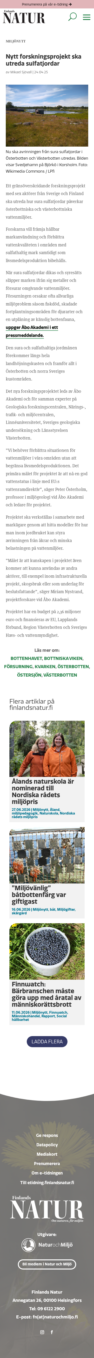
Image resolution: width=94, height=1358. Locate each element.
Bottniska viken (63, 658)
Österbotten (73, 666)
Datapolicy (47, 1144)
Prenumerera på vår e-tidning (45, 4)
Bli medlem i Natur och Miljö (47, 1264)
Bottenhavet (26, 658)
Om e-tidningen (47, 1173)
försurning (18, 666)
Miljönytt (16, 41)
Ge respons (47, 1135)
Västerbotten (60, 675)
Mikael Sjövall (21, 72)
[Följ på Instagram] (42, 1332)
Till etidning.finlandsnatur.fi (47, 1182)
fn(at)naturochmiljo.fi (55, 1317)
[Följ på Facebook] (52, 1332)
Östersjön (29, 675)
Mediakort (47, 1154)
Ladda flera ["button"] (47, 1042)
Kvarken (45, 666)
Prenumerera (47, 1163)
